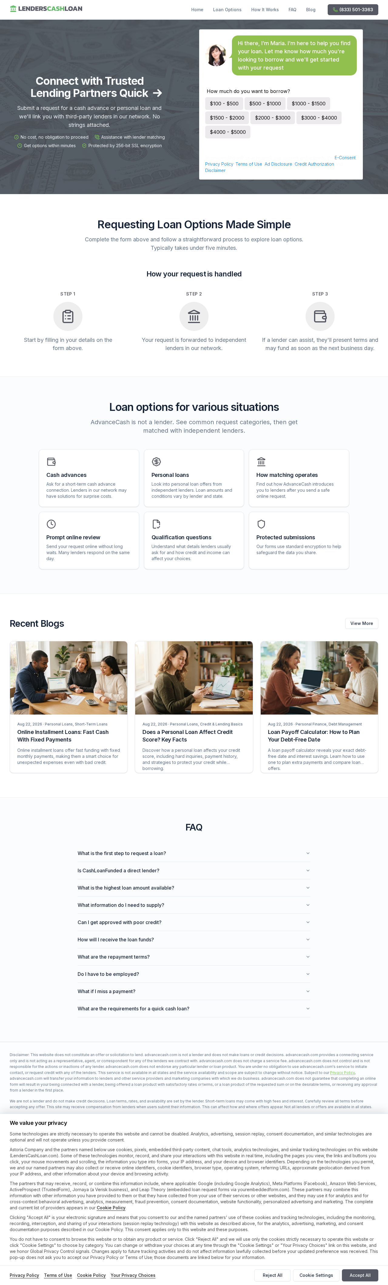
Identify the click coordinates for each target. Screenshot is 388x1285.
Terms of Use (249, 164)
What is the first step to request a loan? (122, 853)
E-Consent (345, 157)
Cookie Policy (111, 1207)
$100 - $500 (224, 104)
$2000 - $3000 (272, 118)
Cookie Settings (316, 1275)
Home (197, 9)
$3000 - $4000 (319, 118)
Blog (311, 9)
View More (361, 623)
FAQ (292, 9)
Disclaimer (215, 170)
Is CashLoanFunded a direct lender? (118, 870)
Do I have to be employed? (108, 974)
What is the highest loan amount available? (126, 888)
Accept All (360, 1275)
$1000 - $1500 (309, 104)
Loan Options (227, 9)
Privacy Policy (219, 164)
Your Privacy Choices (133, 1275)
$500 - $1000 (265, 104)
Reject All (273, 1275)
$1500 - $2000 (227, 118)
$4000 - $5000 (228, 132)
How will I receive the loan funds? (116, 939)
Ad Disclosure (278, 164)
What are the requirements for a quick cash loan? (133, 1009)
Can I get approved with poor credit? (120, 922)
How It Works (265, 9)
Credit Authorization (314, 164)
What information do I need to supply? (121, 905)
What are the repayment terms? (114, 957)
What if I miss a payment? (106, 991)
